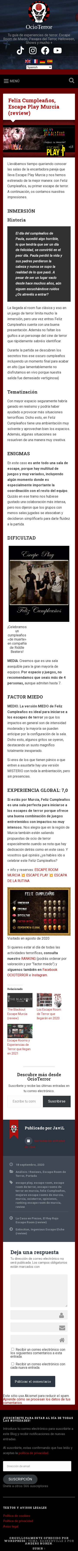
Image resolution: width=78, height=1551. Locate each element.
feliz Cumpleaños (52, 1190)
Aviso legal (10, 1526)
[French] (35, 60)
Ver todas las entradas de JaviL (45, 1144)
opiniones (50, 1198)
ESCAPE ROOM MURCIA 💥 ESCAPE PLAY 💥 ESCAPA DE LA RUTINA (37, 875)
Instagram (39, 975)
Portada (31, 1175)
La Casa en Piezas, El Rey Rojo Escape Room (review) (37, 1220)
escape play (24, 1182)
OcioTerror (39, 26)
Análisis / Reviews (28, 1172)
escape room (43, 1182)
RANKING (29, 959)
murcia (21, 1198)
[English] (28, 60)
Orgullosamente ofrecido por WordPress (36, 1539)
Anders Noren (38, 1543)
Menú (15, 81)
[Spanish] (50, 60)
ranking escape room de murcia (38, 1202)
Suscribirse (56, 1101)
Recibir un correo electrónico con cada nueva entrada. (37, 1366)
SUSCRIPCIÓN (20, 1479)
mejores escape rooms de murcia (39, 1195)
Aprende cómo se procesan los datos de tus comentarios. (36, 1401)
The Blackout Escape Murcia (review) (17, 1014)
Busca (70, 80)
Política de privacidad (18, 1521)
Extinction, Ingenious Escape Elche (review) (40, 1231)
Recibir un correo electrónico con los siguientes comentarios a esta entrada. (37, 1353)
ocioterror (34, 1198)
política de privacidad (33, 1453)
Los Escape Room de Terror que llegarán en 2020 (49, 1014)
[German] (43, 60)
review (20, 1206)
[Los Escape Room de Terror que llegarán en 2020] (49, 1000)
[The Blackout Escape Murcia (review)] (19, 1000)
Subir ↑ (39, 1548)
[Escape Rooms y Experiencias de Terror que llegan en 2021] (19, 1031)
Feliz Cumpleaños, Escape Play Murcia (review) (33, 106)
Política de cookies (16, 1516)
